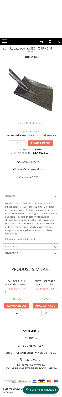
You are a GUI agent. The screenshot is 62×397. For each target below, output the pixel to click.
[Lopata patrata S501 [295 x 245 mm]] (31, 90)
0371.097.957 (33, 359)
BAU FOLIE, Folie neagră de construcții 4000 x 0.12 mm (16, 283)
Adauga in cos (40, 143)
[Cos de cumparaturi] (50, 41)
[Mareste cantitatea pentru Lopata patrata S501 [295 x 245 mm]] (22, 143)
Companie (30, 331)
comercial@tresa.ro (33, 364)
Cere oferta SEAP (28, 177)
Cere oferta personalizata (30, 169)
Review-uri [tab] (12, 252)
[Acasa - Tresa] (31, 29)
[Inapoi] (2, 49)
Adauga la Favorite (30, 161)
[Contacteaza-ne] (41, 41)
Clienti (30, 338)
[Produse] (5, 42)
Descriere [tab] (10, 195)
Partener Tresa (31, 56)
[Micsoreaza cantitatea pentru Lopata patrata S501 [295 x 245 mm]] (12, 143)
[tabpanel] (31, 90)
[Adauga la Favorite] (17, 313)
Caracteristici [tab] (11, 246)
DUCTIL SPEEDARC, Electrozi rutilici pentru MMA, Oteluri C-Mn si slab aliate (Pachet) (45, 283)
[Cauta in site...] (58, 41)
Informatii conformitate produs (21, 239)
